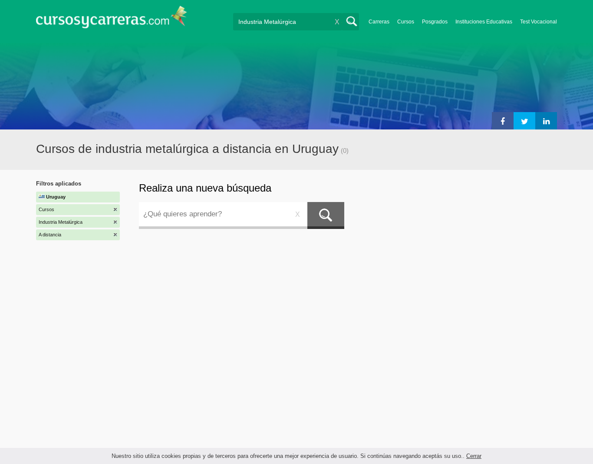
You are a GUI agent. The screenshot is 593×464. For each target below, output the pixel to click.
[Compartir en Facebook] (503, 120)
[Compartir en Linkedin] (546, 120)
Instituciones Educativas (483, 21)
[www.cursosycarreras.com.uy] (111, 20)
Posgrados (435, 21)
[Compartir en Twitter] (524, 120)
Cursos (405, 21)
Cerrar (473, 456)
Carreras (379, 21)
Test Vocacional (538, 21)
